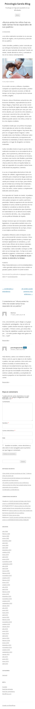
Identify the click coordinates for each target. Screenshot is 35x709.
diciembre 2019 (6, 550)
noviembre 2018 (7, 561)
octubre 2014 (6, 624)
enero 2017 (5, 582)
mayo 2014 (5, 633)
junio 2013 (5, 659)
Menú (17, 15)
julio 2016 (5, 587)
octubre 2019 (6, 552)
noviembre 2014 (7, 622)
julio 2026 (5, 531)
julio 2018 (5, 566)
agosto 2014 (5, 626)
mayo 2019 (5, 554)
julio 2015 (5, 608)
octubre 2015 (6, 601)
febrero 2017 (6, 580)
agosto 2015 (5, 606)
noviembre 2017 (7, 575)
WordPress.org (6, 694)
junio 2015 (5, 610)
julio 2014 (5, 629)
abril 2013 (5, 664)
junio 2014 (5, 631)
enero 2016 (5, 594)
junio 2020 (5, 545)
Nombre (5, 423)
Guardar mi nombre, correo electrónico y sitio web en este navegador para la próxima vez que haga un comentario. (16, 448)
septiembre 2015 (7, 603)
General (23, 274)
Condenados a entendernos (10, 489)
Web (3, 438)
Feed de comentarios (8, 691)
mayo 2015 (5, 612)
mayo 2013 (5, 661)
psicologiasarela (12, 276)
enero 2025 (5, 538)
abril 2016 (5, 589)
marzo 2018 (5, 571)
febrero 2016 (6, 592)
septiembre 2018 (7, 564)
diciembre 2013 (6, 645)
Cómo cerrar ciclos (14, 515)
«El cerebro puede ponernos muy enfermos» (27, 291)
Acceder (4, 687)
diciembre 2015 (6, 596)
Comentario (6, 402)
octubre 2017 (6, 578)
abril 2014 (5, 636)
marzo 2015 (5, 617)
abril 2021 (5, 543)
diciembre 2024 (6, 541)
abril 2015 (5, 615)
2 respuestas (6, 31)
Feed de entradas (7, 689)
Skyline (4, 515)
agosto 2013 (5, 654)
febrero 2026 (6, 534)
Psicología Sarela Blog (17, 3)
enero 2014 (5, 643)
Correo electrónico (8, 430)
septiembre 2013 (7, 652)
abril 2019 (5, 557)
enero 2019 (5, 559)
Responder (5, 340)
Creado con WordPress (8, 705)
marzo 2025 (5, 536)
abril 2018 (5, 568)
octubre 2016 (6, 585)
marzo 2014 (5, 638)
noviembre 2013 (7, 647)
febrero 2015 (6, 619)
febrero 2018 (6, 573)
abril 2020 (5, 548)
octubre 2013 (6, 650)
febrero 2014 (6, 640)
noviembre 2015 (7, 599)
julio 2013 (5, 657)
